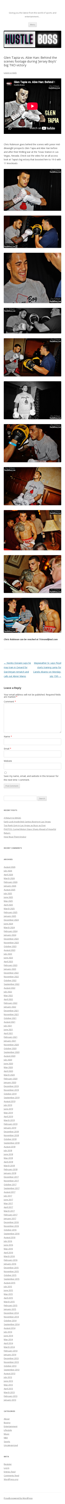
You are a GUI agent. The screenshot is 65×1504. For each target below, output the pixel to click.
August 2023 (9, 950)
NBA (6, 1437)
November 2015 (11, 1271)
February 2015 (10, 1305)
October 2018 (10, 1139)
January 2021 (10, 1040)
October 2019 (10, 1093)
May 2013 (8, 1384)
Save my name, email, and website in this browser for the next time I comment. (31, 778)
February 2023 (10, 965)
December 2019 (11, 1086)
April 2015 (8, 1297)
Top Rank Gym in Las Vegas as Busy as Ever (25, 825)
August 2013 (9, 1373)
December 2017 (11, 1176)
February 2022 (10, 1003)
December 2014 (11, 1313)
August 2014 (9, 1328)
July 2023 (8, 953)
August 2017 (9, 1192)
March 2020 (9, 1074)
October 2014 (10, 1320)
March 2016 (9, 1256)
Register (8, 1464)
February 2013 (10, 1396)
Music (6, 1434)
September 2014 (11, 1324)
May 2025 (8, 901)
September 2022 (11, 984)
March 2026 (9, 878)
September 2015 (11, 1279)
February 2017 (10, 1214)
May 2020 (8, 1067)
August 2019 (9, 1101)
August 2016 (9, 1237)
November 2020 (11, 1044)
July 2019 (8, 1105)
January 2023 (10, 969)
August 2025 (9, 889)
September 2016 (11, 1233)
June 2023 (8, 957)
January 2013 (10, 1399)
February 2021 (10, 1037)
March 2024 (9, 927)
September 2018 (11, 1142)
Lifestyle (8, 1430)
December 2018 (11, 1131)
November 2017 (11, 1180)
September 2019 (11, 1097)
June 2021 (8, 1029)
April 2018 (8, 1161)
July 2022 (8, 991)
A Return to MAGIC (12, 817)
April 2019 (8, 1116)
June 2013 (8, 1381)
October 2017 (10, 1184)
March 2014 (9, 1347)
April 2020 (8, 1071)
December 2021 (11, 1010)
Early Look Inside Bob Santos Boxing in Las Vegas (27, 821)
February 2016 (10, 1260)
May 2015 (8, 1294)
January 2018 (10, 1173)
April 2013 (8, 1388)
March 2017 (9, 1210)
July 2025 (8, 893)
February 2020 (10, 1078)
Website (8, 760)
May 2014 (8, 1339)
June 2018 (8, 1154)
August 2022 (9, 987)
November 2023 (11, 942)
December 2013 (11, 1358)
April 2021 (8, 1033)
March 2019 (9, 1120)
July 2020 (8, 1059)
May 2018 (8, 1158)
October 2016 (10, 1229)
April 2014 (8, 1343)
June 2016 (8, 1245)
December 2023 (11, 938)
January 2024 (10, 935)
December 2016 (11, 1222)
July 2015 (8, 1286)
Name (8, 736)
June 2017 (8, 1199)
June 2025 (8, 897)
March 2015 (9, 1301)
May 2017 (8, 1203)
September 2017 (11, 1188)
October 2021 (10, 1018)
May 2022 (8, 995)
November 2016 (11, 1226)
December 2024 (11, 919)
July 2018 (8, 1150)
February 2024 (10, 931)
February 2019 (10, 1124)
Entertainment (10, 1426)
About (6, 1418)
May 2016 (8, 1248)
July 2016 (8, 1241)
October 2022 (10, 980)
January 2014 (10, 1354)
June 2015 (8, 1290)
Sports (7, 1441)
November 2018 (11, 1135)
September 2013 (11, 1369)
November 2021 (11, 1014)
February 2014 (10, 1350)
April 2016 (8, 1252)
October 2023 (10, 946)
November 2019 (11, 1090)
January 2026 (10, 885)
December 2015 (11, 1267)
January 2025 (10, 916)
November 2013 (11, 1362)
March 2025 (9, 908)
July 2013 (8, 1377)
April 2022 (8, 999)
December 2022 (11, 972)
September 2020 (11, 1052)
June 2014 (8, 1335)
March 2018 (9, 1165)
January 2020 (10, 1082)
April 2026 (8, 874)
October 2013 (10, 1365)
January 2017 (10, 1218)
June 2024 (8, 923)
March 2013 (9, 1392)
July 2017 (8, 1195)
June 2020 (8, 1063)
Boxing (7, 1422)
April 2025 (8, 904)
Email (7, 748)
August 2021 (9, 1022)
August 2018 (9, 1146)
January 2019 (10, 1127)
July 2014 (8, 1331)
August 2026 (9, 867)
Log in (6, 1468)
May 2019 (8, 1112)
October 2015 (10, 1275)
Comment (10, 701)
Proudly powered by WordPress (18, 1498)
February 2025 (10, 912)
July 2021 (8, 1025)
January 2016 (10, 1263)
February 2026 (10, 882)
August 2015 (9, 1282)
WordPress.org (11, 1479)
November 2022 (11, 976)
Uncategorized (11, 1445)
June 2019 (8, 1108)
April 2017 (8, 1207)
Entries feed (9, 1471)
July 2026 (8, 870)
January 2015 (10, 1309)
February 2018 (10, 1169)
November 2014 (11, 1316)
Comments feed (11, 1475)
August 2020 (9, 1056)
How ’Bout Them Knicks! (15, 836)
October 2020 (10, 1048)
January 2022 (10, 1006)
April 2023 (8, 961)
